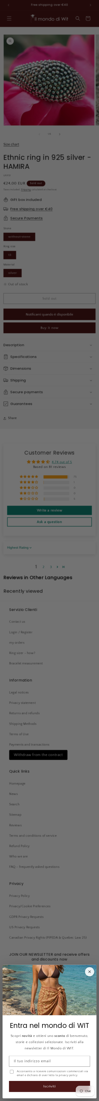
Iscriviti (49, 1086)
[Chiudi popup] (89, 971)
